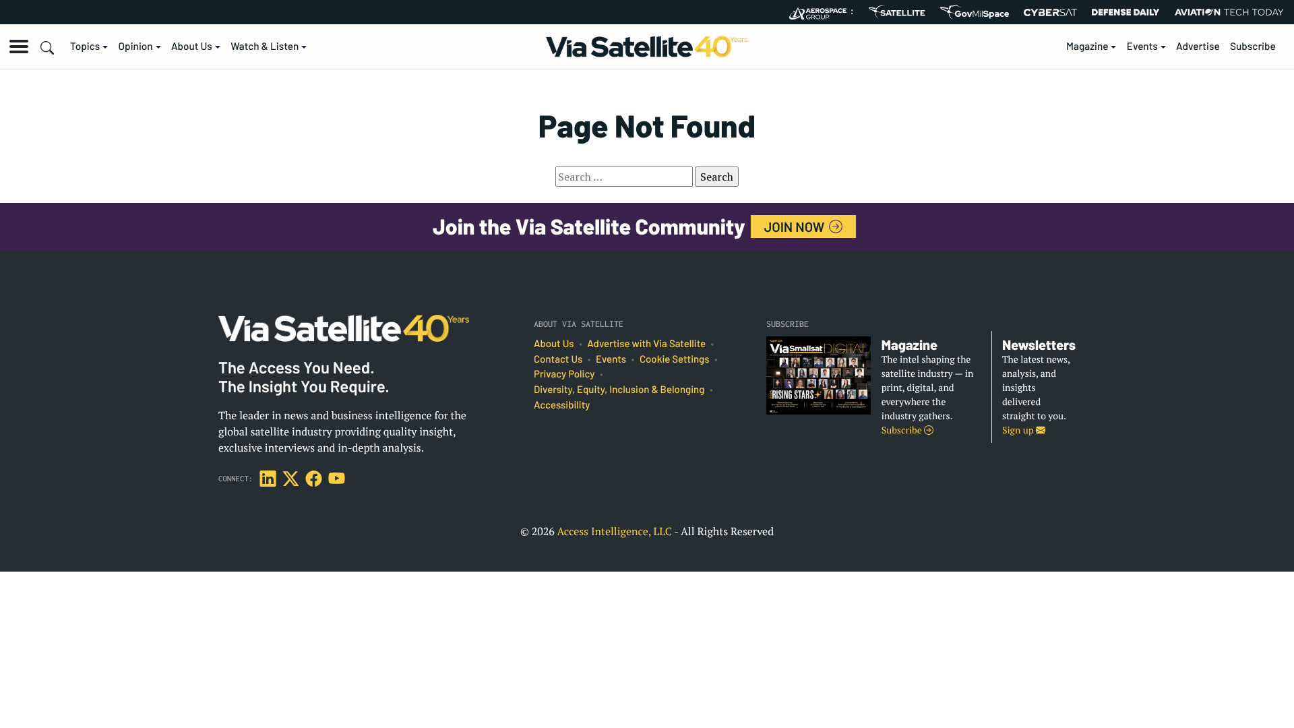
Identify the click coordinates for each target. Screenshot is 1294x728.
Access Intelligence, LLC (614, 531)
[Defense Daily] (1125, 12)
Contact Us (558, 359)
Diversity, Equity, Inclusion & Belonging (619, 390)
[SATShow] (897, 12)
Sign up (1019, 430)
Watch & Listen (264, 46)
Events (1142, 46)
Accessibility (562, 405)
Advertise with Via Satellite (646, 344)
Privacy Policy (564, 374)
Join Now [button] (796, 226)
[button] (19, 46)
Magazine (1087, 46)
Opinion (136, 46)
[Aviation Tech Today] (1229, 12)
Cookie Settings (675, 359)
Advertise (1198, 46)
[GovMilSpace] (974, 12)
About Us (191, 46)
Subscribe (1253, 46)
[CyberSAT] (1050, 12)
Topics (85, 46)
